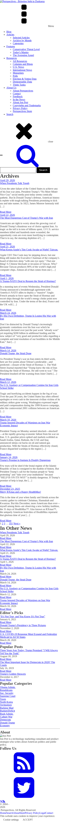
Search (9, 114)
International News (22, 70)
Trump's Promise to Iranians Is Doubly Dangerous (25, 460)
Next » (16, 523)
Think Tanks (19, 84)
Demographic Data (22, 81)
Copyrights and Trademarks (27, 105)
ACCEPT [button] (28, 819)
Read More (5, 212)
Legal (42, 813)
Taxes (3, 699)
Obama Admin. (8, 687)
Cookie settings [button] (11, 819)
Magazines (18, 73)
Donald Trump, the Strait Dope (15, 353)
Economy (5, 725)
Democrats (5, 719)
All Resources (20, 61)
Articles (10, 34)
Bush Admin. (6, 713)
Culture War (6, 716)
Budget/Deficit (7, 710)
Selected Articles (21, 37)
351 (11, 523)
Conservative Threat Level (26, 49)
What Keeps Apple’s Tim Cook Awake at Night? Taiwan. (29, 249)
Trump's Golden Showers (13, 674)
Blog (8, 31)
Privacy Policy (20, 108)
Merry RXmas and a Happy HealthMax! (20, 492)
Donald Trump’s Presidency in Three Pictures (23, 625)
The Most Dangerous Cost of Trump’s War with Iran (26, 217)
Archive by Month (22, 40)
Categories (18, 43)
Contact (17, 93)
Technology (6, 704)
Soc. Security (6, 693)
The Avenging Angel (23, 55)
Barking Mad (6, 708)
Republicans (6, 690)
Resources (11, 58)
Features (10, 46)
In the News (19, 99)
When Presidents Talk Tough (14, 183)
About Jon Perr (20, 102)
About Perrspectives (23, 90)
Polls (15, 76)
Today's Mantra (20, 52)
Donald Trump (7, 722)
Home (3, 813)
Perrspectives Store (22, 111)
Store (22, 813)
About (16, 813)
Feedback (18, 96)
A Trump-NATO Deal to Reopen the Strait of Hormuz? (28, 281)
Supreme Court (7, 696)
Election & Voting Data (24, 78)
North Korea (6, 702)
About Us (11, 87)
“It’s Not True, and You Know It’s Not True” (22, 616)
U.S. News (18, 67)
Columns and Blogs (23, 64)
